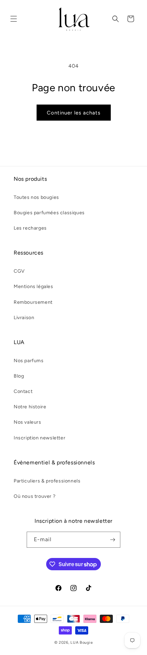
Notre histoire (30, 407)
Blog (19, 376)
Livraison (24, 317)
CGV (19, 271)
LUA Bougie (81, 642)
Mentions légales (33, 286)
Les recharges (30, 228)
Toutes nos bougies (36, 197)
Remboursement (33, 302)
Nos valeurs (27, 422)
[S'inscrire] (112, 540)
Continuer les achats (74, 113)
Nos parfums (29, 361)
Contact (23, 391)
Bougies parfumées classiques (49, 213)
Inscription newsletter (39, 438)
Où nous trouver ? (34, 496)
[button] (13, 18)
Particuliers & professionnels (47, 481)
